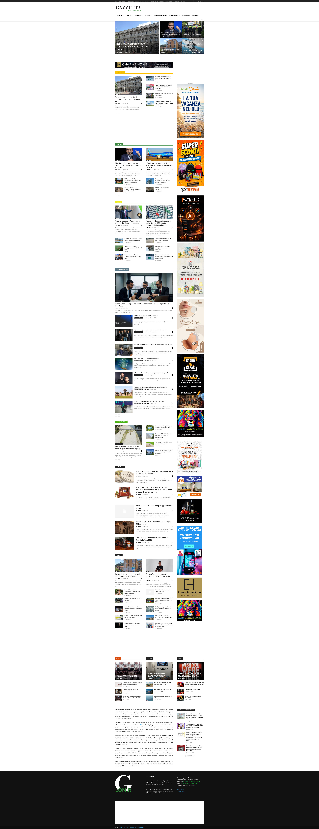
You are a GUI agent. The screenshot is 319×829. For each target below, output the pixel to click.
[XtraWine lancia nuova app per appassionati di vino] (124, 511)
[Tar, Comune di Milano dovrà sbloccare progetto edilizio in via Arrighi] (137, 40)
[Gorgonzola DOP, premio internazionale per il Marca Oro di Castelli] (124, 476)
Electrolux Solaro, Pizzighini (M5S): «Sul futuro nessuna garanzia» (162, 248)
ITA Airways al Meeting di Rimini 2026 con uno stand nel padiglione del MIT (159, 165)
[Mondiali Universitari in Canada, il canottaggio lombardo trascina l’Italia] (150, 600)
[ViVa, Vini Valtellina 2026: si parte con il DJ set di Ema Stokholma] (193, 46)
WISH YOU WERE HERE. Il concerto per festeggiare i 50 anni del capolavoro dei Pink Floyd (189, 675)
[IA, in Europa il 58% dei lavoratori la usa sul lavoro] (124, 364)
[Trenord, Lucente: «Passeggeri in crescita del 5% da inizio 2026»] (128, 212)
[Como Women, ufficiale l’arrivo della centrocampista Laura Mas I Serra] (119, 625)
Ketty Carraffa (181, 678)
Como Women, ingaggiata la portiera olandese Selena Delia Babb (158, 576)
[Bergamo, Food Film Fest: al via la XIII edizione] (150, 95)
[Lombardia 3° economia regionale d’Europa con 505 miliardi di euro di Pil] (150, 181)
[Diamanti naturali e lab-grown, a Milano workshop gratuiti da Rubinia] (118, 684)
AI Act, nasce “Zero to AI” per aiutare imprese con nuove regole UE (151, 373)
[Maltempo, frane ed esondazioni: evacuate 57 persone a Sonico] (193, 29)
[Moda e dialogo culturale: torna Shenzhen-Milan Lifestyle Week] (128, 671)
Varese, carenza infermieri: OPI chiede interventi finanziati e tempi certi (163, 86)
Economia (118, 160)
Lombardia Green (119, 443)
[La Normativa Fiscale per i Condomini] (150, 189)
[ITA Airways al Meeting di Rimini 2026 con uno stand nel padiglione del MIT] (159, 154)
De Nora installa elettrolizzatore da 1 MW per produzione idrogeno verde (163, 435)
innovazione (122, 827)
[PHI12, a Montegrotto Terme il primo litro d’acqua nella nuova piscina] (150, 609)
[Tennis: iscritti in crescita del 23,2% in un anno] (150, 592)
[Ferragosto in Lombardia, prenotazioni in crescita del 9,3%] (150, 617)
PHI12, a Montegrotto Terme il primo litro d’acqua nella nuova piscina (163, 608)
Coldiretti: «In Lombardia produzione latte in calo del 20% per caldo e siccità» (133, 189)
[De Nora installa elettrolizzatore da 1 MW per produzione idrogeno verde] (150, 436)
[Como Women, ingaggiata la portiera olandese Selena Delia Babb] (159, 565)
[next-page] (119, 113)
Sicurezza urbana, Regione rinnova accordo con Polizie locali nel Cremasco (164, 256)
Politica (117, 218)
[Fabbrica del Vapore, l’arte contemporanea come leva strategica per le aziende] (159, 671)
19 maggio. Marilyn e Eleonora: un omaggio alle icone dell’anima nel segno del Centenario (194, 725)
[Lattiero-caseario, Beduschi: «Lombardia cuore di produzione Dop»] (119, 257)
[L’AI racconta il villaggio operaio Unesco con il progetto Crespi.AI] (124, 392)
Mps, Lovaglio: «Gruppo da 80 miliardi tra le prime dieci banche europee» (127, 165)
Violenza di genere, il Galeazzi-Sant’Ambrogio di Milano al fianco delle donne (164, 103)
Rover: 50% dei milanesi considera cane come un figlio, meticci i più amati (132, 591)
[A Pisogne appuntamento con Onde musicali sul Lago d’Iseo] (149, 684)
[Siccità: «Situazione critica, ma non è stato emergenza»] (150, 240)
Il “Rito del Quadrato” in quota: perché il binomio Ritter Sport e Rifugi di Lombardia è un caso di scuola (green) (154, 489)
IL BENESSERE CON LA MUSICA (192, 689)
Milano (117, 94)
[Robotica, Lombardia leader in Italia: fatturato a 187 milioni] (124, 407)
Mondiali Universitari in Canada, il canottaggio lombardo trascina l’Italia (163, 600)
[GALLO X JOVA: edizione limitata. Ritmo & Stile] (180, 698)
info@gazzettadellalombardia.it (191, 781)
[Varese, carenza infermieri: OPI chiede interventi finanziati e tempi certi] (150, 87)
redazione (119, 52)
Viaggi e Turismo (119, 571)
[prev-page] (116, 113)
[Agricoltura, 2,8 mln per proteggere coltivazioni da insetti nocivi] (119, 248)
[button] (202, 19)
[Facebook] (194, 1)
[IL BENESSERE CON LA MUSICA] (180, 691)
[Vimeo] (201, 1)
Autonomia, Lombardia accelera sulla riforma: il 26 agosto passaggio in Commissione (158, 223)
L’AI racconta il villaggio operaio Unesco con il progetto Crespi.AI (150, 387)
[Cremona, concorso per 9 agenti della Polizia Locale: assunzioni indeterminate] (150, 78)
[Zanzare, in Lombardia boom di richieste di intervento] (150, 444)
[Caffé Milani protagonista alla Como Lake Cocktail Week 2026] (124, 543)
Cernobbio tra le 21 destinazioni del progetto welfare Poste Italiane (128, 575)
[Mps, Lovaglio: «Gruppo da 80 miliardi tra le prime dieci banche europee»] (171, 29)
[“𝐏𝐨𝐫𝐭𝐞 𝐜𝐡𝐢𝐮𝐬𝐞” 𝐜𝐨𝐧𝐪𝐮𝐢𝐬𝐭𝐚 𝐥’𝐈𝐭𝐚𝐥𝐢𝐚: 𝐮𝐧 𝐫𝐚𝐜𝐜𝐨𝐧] (181, 748)
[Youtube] (203, 1)
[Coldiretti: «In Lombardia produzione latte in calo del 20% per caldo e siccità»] (119, 189)
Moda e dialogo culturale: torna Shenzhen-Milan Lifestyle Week (127, 676)
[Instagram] (196, 1)
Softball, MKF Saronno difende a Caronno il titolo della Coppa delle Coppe (133, 608)
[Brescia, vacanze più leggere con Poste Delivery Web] (119, 617)
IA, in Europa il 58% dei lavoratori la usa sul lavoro (146, 358)
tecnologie (135, 827)
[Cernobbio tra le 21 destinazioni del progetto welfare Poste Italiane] (171, 46)
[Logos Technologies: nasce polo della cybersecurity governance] (124, 335)
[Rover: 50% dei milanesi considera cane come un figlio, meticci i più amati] (119, 592)
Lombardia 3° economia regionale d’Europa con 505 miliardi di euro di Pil (162, 180)
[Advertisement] (172, 8)
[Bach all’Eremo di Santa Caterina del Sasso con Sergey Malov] (149, 691)
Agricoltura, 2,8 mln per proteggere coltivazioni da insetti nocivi (133, 248)
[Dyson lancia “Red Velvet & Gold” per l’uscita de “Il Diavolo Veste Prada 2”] (118, 698)
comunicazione (129, 827)
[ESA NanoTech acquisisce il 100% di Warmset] (124, 321)
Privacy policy (180, 790)
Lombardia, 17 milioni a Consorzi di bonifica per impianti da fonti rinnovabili (163, 452)
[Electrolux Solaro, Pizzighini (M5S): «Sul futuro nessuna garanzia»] (150, 248)
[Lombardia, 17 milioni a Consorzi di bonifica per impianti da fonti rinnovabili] (150, 452)
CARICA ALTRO (189, 756)
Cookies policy (181, 791)
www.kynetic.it (142, 827)
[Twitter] (198, 1)
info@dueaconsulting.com (190, 783)
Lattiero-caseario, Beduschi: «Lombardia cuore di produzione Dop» (133, 256)
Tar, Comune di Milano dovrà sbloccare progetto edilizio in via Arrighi (127, 99)
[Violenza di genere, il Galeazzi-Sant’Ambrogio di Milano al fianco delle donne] (150, 103)
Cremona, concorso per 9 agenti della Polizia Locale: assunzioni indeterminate (163, 78)
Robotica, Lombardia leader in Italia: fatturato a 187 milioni (149, 401)
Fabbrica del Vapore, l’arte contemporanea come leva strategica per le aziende (156, 675)
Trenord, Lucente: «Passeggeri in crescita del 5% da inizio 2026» (127, 222)
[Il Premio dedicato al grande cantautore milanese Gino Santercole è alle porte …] (180, 684)
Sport (148, 571)
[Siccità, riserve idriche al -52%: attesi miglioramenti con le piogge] (128, 435)
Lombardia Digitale (120, 301)
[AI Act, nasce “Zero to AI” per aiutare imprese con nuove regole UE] (124, 378)
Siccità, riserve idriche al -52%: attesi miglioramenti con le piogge (128, 448)
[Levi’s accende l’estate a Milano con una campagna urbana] (118, 691)
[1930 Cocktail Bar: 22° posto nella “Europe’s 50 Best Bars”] (124, 527)
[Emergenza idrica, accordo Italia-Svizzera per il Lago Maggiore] (119, 240)
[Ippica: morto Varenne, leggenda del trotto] (119, 600)
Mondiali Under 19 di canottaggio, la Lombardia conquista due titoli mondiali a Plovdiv (164, 625)
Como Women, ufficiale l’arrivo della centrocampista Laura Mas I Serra (133, 625)
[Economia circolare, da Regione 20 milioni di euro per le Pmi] (150, 428)
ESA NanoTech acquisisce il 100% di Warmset (146, 315)
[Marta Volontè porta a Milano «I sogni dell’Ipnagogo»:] (149, 698)
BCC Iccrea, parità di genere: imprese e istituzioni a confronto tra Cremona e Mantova (133, 180)
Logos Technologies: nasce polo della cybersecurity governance (150, 330)
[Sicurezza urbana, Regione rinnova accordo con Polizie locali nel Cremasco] (150, 257)
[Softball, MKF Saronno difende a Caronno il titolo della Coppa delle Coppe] (119, 609)
